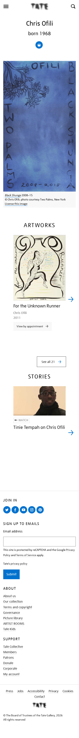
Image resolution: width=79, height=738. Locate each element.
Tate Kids (9, 629)
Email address (12, 531)
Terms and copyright (17, 607)
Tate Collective (13, 647)
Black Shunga (13, 195)
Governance (11, 613)
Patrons (8, 658)
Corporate (10, 669)
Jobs (20, 691)
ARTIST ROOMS (13, 624)
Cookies (68, 691)
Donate (8, 663)
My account (11, 674)
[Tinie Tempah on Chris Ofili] (39, 401)
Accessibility (36, 691)
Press (9, 691)
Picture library (13, 618)
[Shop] (39, 45)
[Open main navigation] (15, 6)
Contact (39, 697)
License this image (16, 204)
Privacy (54, 691)
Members (10, 652)
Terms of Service (26, 555)
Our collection (13, 602)
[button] (72, 6)
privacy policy (19, 563)
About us (9, 596)
